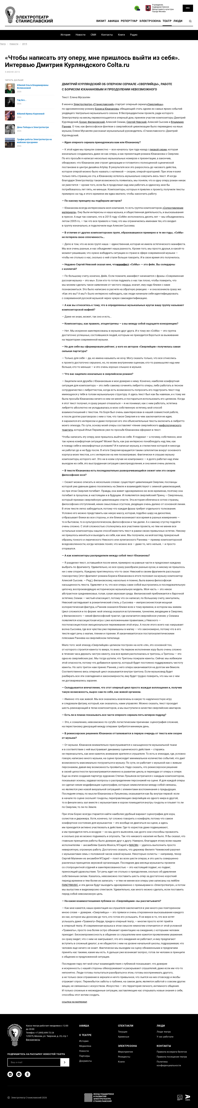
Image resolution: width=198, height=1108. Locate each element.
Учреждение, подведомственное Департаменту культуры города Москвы (163, 8)
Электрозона (150, 21)
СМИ (93, 34)
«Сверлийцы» (154, 104)
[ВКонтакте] (10, 1074)
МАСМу (133, 845)
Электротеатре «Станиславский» (93, 104)
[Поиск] (190, 21)
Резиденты (124, 1056)
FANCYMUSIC (70, 884)
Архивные (123, 1036)
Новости (80, 34)
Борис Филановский (92, 121)
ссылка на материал (74, 1001)
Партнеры (84, 1056)
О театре (85, 1035)
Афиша (113, 21)
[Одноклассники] (27, 1074)
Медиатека (85, 1046)
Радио (133, 34)
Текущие (122, 1031)
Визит (101, 21)
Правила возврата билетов (172, 1051)
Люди (178, 21)
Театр (167, 21)
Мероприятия (125, 1051)
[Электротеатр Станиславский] (29, 15)
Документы (85, 1061)
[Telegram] (19, 1074)
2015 (24, 44)
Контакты (107, 34)
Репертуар (129, 21)
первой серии (158, 149)
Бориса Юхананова (107, 108)
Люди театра (164, 1031)
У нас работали (165, 1036)
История (65, 34)
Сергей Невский (136, 121)
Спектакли (125, 1025)
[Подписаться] (64, 1062)
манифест (123, 264)
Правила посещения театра (172, 1056)
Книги (121, 34)
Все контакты (33, 1039)
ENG (188, 8)
